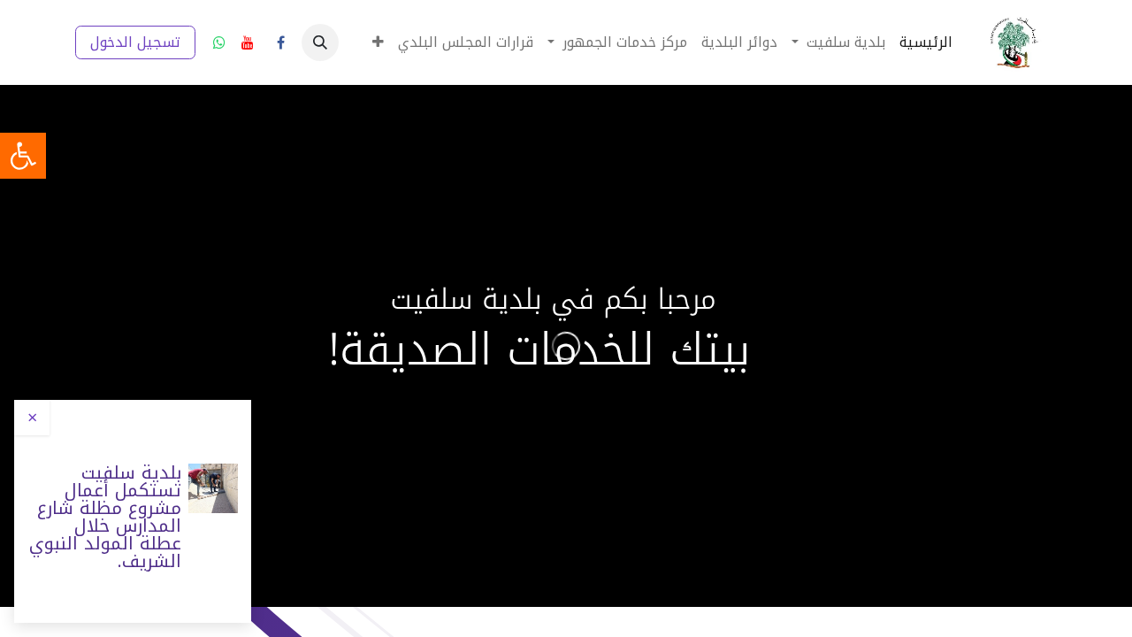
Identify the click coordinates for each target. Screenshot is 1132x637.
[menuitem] (926, 42)
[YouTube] (247, 42)
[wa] (219, 42)
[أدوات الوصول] (23, 156)
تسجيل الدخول (135, 42)
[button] (320, 42)
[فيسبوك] (280, 42)
